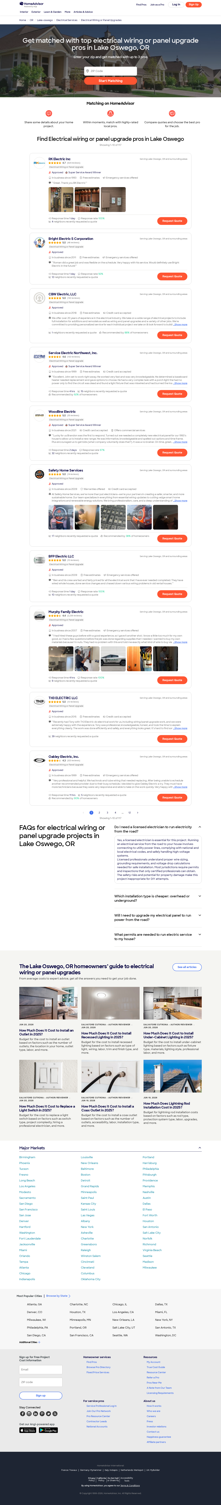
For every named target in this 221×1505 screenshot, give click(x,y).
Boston (85, 1174)
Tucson (23, 1169)
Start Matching (110, 81)
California (101, 1479)
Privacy (91, 1479)
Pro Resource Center (98, 1416)
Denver (24, 1221)
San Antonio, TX (165, 1327)
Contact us (153, 1431)
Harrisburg (150, 1163)
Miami (23, 1250)
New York (87, 1227)
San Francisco (28, 1209)
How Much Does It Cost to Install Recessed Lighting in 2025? (106, 1035)
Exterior (36, 11)
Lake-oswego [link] (45, 20)
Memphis (149, 1186)
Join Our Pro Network (99, 1411)
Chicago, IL (119, 1304)
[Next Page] (138, 813)
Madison (148, 1262)
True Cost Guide (156, 1367)
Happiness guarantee (159, 1436)
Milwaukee (150, 1267)
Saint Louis (88, 1209)
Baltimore (87, 1169)
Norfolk (147, 1238)
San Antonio (151, 1227)
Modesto (25, 1192)
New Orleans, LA (123, 1320)
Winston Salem (91, 1256)
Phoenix (24, 1163)
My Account (153, 1362)
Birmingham (27, 1157)
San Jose (25, 1215)
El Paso (147, 1209)
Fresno (23, 1174)
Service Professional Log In (102, 1406)
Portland (148, 1157)
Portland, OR (78, 1327)
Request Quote (172, 221)
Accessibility (127, 1479)
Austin (147, 1198)
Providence (150, 1180)
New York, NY (164, 1320)
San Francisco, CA (82, 1335)
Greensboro (89, 1244)
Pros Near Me (154, 1382)
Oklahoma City (90, 1279)
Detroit (85, 1180)
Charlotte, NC (79, 1304)
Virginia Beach (152, 1250)
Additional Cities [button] (28, 1342)
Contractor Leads (97, 1421)
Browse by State (56, 1296)
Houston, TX (78, 1312)
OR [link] (31, 20)
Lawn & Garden (52, 11)
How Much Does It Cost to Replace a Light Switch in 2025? (47, 1108)
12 (129, 812)
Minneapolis (89, 1192)
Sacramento (27, 1198)
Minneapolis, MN (80, 1320)
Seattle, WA (120, 1335)
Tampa (23, 1262)
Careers (151, 1416)
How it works (154, 1406)
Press (150, 1421)
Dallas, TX (161, 1304)
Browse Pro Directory (98, 1367)
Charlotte (87, 1238)
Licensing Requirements (160, 1393)
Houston (148, 1221)
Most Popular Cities (29, 1296)
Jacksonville (27, 1244)
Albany (85, 1221)
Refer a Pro (153, 1377)
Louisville (87, 1157)
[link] (110, 163)
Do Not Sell (113, 1479)
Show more (181, 324)
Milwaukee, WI (36, 1320)
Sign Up (194, 4)
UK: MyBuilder (153, 1470)
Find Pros (92, 1362)
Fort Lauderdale (30, 1238)
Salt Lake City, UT (123, 1327)
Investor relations (156, 1426)
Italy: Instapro (111, 1470)
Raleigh (86, 1250)
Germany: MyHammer (91, 1470)
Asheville (87, 1232)
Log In (176, 4)
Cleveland (87, 1267)
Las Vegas (87, 1215)
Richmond (149, 1244)
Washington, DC (165, 1335)
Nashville (148, 1192)
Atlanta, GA (34, 1304)
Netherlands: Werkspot (132, 1470)
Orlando (24, 1256)
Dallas (146, 1203)
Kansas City (88, 1203)
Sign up (41, 1395)
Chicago (24, 1273)
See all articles (187, 967)
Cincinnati (87, 1262)
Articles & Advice (83, 11)
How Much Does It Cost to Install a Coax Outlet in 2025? (107, 1108)
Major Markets (32, 1147)
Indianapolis (27, 1279)
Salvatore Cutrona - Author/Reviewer (105, 1024)
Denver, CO (34, 1312)
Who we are (153, 1411)
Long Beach (27, 1180)
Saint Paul (87, 1198)
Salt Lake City (152, 1232)
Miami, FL (161, 1312)
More (67, 11)
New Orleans (89, 1163)
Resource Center (156, 1372)
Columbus (87, 1273)
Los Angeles (27, 1186)
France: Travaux (69, 1470)
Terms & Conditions (130, 1485)
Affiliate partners (156, 1442)
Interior (24, 11)
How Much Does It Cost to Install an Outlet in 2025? (46, 1032)
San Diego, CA (36, 1335)
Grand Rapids (90, 1186)
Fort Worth (150, 1215)
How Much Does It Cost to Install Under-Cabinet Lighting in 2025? (168, 1035)
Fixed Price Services (98, 1372)
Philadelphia (151, 1169)
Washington (27, 1232)
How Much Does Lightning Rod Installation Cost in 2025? (167, 1105)
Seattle (147, 1256)
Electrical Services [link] (66, 20)
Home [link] (22, 20)
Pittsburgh (149, 1174)
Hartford (24, 1227)
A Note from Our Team (159, 1387)
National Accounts (97, 1426)
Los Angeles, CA (123, 1312)
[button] (61, 199)
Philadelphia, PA (37, 1327)
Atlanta (24, 1267)
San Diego (26, 1203)
